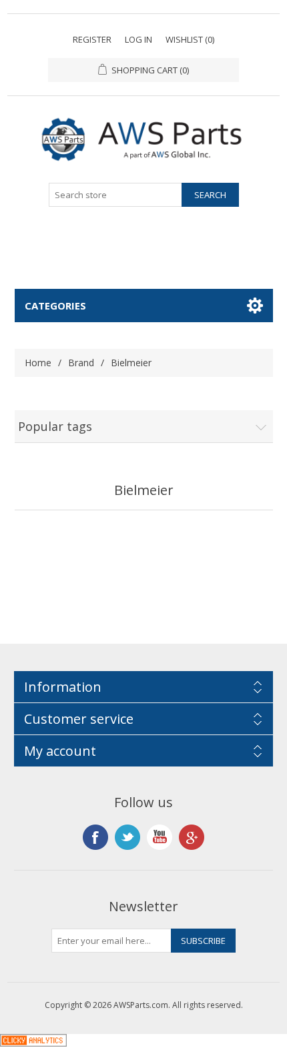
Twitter (127, 837)
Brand (81, 362)
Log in (138, 39)
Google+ (191, 837)
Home (38, 362)
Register (92, 39)
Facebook (95, 837)
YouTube (159, 837)
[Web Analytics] (33, 1042)
